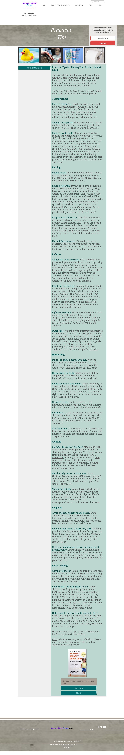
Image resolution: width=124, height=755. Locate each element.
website (57, 349)
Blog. (83, 634)
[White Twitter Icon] (101, 727)
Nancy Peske (76, 741)
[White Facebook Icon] (98, 727)
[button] (80, 5)
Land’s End (77, 455)
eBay (97, 457)
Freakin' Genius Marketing (70, 744)
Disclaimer (67, 747)
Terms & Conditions (67, 746)
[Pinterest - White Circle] (104, 727)
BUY (54, 639)
